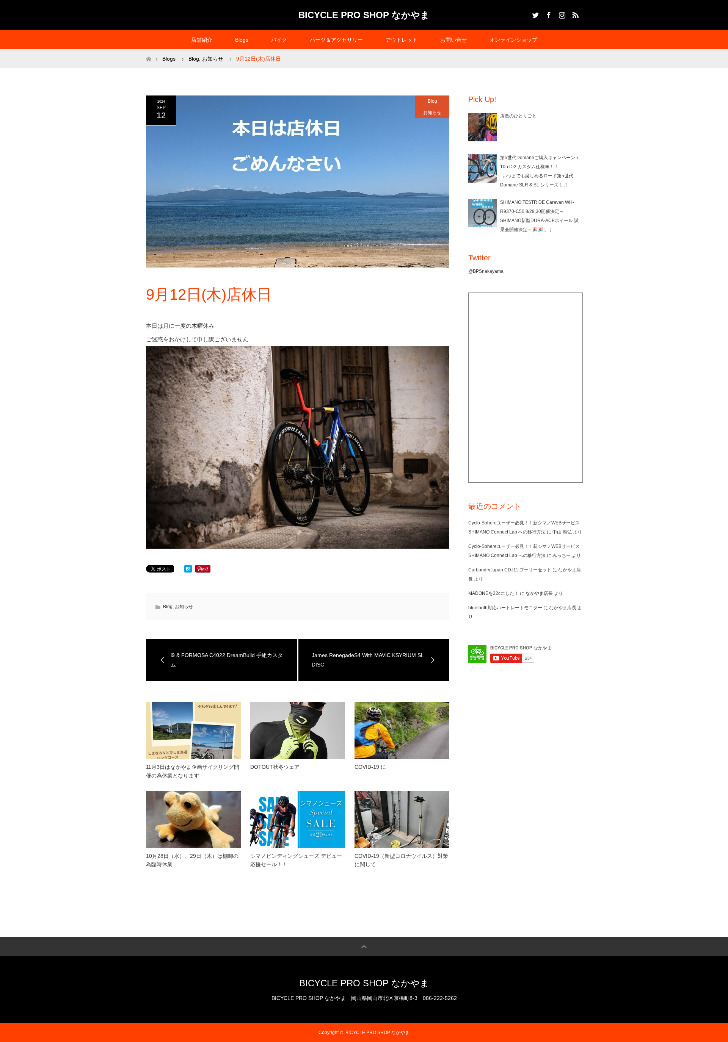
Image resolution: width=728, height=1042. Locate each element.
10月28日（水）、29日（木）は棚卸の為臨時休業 (192, 860)
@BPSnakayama (486, 271)
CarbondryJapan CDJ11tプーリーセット (509, 570)
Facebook (548, 13)
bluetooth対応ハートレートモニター (505, 607)
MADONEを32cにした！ (493, 593)
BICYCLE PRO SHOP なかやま (364, 15)
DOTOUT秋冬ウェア (275, 767)
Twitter (534, 13)
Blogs (241, 40)
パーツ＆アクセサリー (336, 40)
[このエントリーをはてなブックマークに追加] (188, 570)
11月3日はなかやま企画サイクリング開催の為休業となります (192, 771)
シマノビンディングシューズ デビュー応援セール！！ (296, 860)
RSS (574, 13)
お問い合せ (453, 40)
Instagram (561, 13)
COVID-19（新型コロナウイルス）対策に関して (401, 860)
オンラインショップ (513, 40)
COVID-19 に (370, 767)
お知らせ (432, 112)
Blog (432, 101)
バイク (279, 40)
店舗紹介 (201, 40)
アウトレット (401, 40)
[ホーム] (148, 52)
